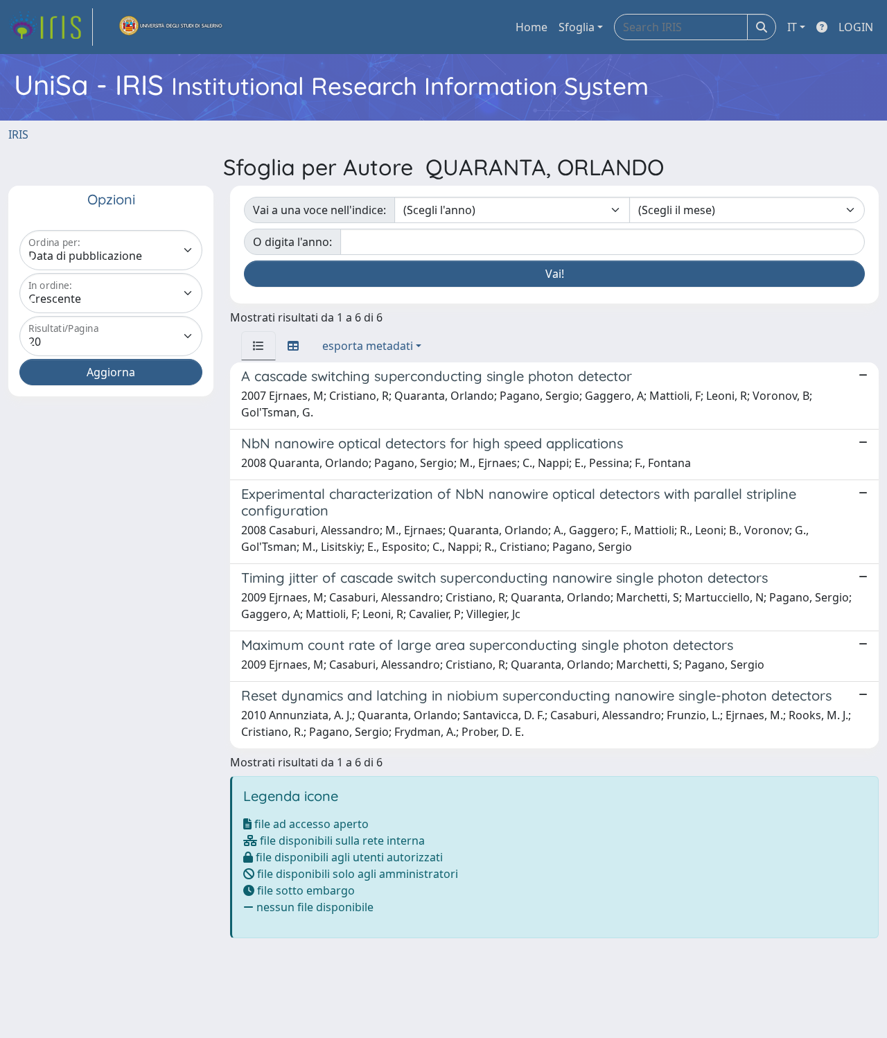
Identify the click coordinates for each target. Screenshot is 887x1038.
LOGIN (855, 27)
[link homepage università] (171, 27)
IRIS (18, 134)
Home (531, 27)
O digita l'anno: (292, 241)
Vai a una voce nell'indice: (319, 210)
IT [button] (792, 27)
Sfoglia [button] (577, 27)
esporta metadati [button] (367, 345)
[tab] (258, 345)
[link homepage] (50, 27)
